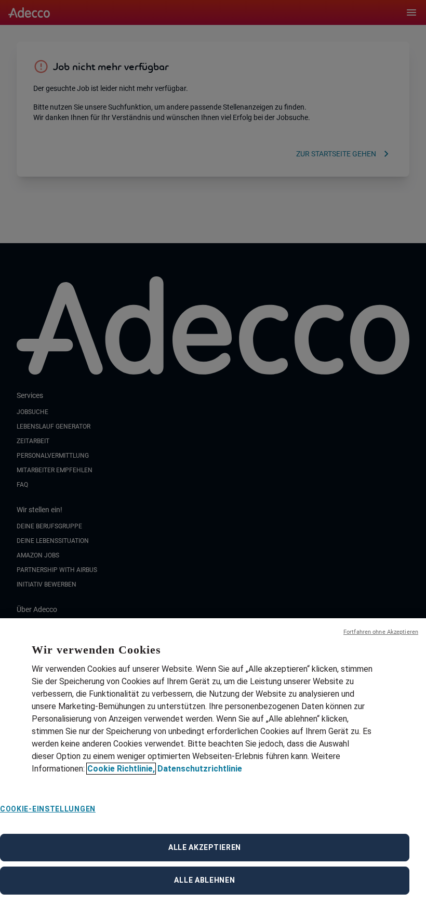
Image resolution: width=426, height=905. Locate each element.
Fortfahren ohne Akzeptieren (380, 632)
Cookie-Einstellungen (48, 809)
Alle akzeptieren (204, 847)
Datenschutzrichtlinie (199, 769)
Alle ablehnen (204, 880)
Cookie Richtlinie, (121, 769)
